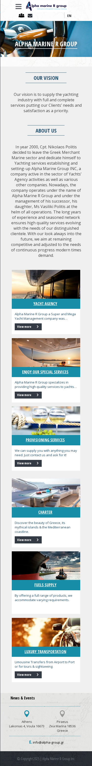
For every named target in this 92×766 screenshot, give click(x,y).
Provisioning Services (45, 440)
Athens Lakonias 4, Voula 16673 (26, 723)
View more (24, 326)
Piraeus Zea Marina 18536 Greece (62, 726)
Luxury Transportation (45, 651)
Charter (45, 512)
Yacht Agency (45, 303)
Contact (31, 15)
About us (22, 15)
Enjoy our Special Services (45, 372)
